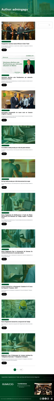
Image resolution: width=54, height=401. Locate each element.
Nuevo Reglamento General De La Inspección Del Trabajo (16, 321)
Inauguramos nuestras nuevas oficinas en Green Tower (15, 43)
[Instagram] (48, 399)
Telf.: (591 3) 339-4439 (22, 388)
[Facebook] (46, 399)
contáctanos (48, 377)
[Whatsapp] (41, 399)
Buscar (49, 25)
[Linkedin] (43, 399)
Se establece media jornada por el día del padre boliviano (16, 147)
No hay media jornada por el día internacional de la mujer (16, 181)
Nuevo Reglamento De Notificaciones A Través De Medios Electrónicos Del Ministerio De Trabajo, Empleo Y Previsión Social (17, 216)
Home (2, 15)
